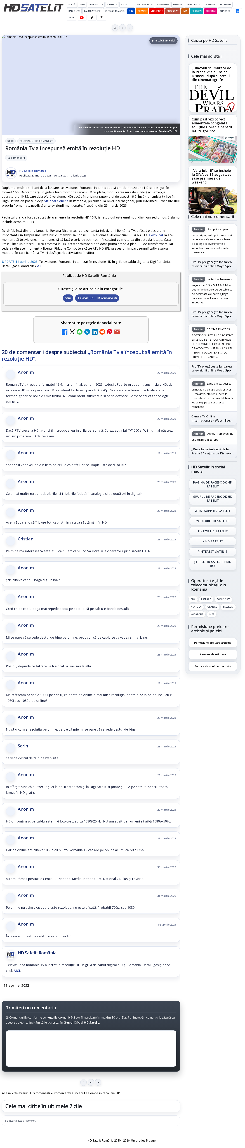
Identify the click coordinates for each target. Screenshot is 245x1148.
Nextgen (197, 11)
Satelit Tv (127, 4)
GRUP (71, 17)
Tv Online (225, 4)
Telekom (211, 11)
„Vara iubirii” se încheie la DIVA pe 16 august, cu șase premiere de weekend (212, 176)
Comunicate (96, 4)
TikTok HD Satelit (213, 531)
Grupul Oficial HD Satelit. (82, 1022)
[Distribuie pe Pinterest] (110, 332)
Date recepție (145, 4)
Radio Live (74, 11)
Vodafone (157, 11)
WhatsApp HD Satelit (213, 511)
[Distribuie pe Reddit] (102, 332)
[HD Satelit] (33, 7)
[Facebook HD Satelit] (237, 11)
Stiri (10, 141)
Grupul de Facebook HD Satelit (212, 499)
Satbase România (115, 11)
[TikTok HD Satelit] (91, 17)
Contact (225, 11)
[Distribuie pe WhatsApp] (80, 332)
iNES (185, 11)
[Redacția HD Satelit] (11, 173)
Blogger (151, 1140)
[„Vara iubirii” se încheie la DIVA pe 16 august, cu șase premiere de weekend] (213, 200)
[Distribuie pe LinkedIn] (95, 332)
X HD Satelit (212, 541)
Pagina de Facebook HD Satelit (212, 484)
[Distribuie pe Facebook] (64, 332)
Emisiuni (177, 4)
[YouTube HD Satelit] (81, 17)
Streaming (163, 4)
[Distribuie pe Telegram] (87, 332)
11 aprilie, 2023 (16, 985)
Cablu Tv (112, 4)
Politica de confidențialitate (212, 666)
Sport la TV (193, 4)
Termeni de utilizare (213, 654)
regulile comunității (61, 1017)
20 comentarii (16, 157)
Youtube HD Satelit (212, 521)
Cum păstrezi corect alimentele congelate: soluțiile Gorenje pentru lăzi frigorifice (212, 125)
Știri (82, 4)
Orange (142, 11)
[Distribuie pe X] (72, 332)
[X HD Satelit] (101, 17)
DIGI (131, 11)
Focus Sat (173, 11)
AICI (40, 266)
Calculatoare (92, 11)
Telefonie (209, 4)
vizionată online (56, 201)
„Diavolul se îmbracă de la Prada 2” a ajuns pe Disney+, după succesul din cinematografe (211, 74)
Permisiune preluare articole (212, 642)
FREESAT (206, 599)
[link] (212, 87)
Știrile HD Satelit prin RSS (213, 564)
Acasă (71, 4)
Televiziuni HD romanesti (36, 141)
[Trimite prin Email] (117, 332)
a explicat (156, 235)
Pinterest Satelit (213, 552)
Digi (193, 599)
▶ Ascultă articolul (163, 40)
